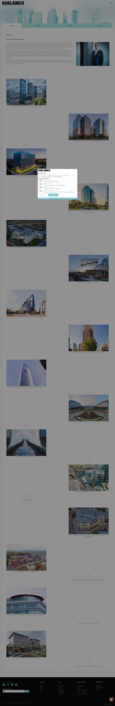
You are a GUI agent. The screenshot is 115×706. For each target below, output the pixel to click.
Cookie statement (58, 176)
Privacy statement (47, 176)
